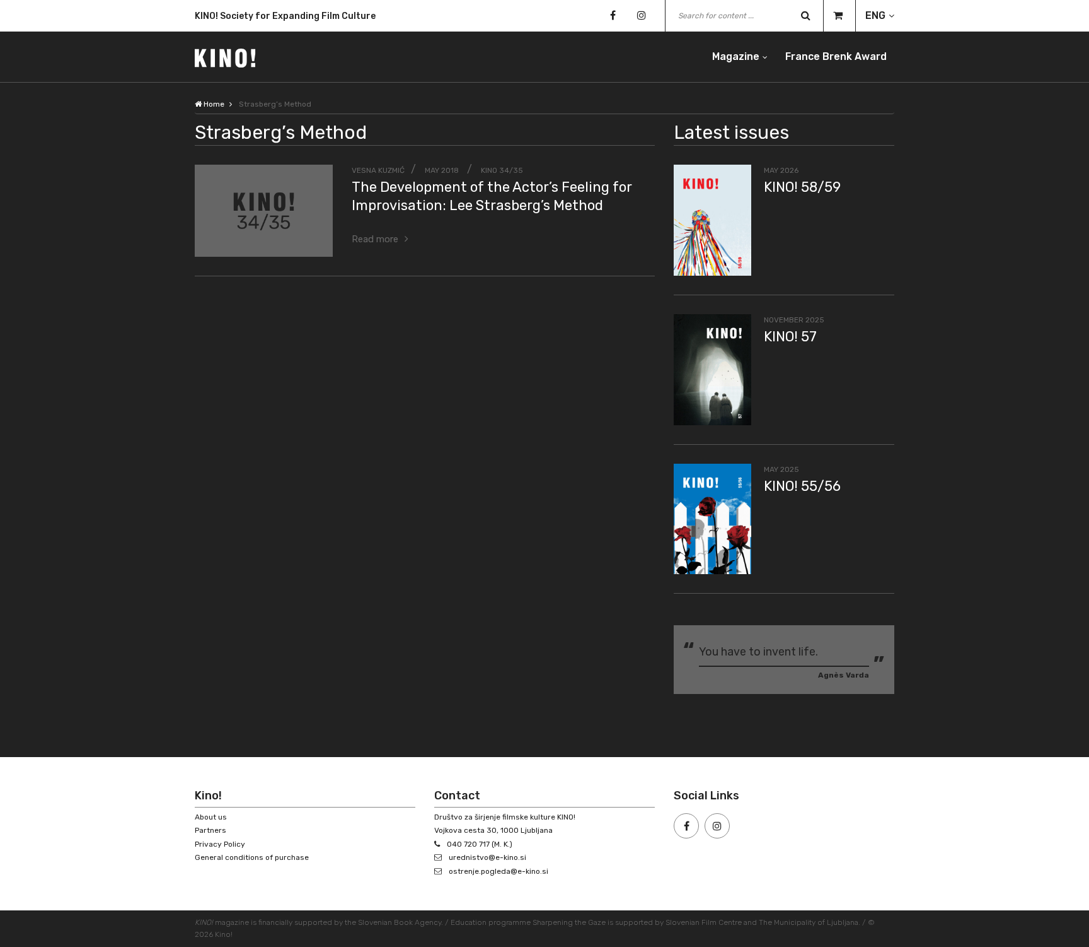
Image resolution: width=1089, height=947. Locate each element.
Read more (375, 239)
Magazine (735, 56)
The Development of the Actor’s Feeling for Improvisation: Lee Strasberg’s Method (492, 196)
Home (213, 104)
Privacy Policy (220, 844)
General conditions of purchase (252, 857)
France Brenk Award (836, 56)
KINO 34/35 (502, 170)
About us (211, 817)
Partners (210, 830)
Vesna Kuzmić (378, 170)
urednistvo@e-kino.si (487, 857)
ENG (875, 15)
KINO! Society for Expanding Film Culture (285, 16)
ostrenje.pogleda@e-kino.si (498, 871)
